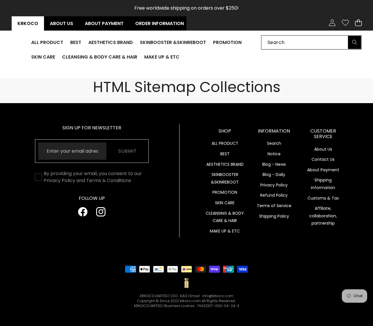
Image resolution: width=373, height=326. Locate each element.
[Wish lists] (345, 22)
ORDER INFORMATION (159, 23)
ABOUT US (61, 23)
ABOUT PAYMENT (104, 23)
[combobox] (311, 42)
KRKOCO (27, 23)
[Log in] (332, 22)
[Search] (354, 42)
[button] (358, 22)
